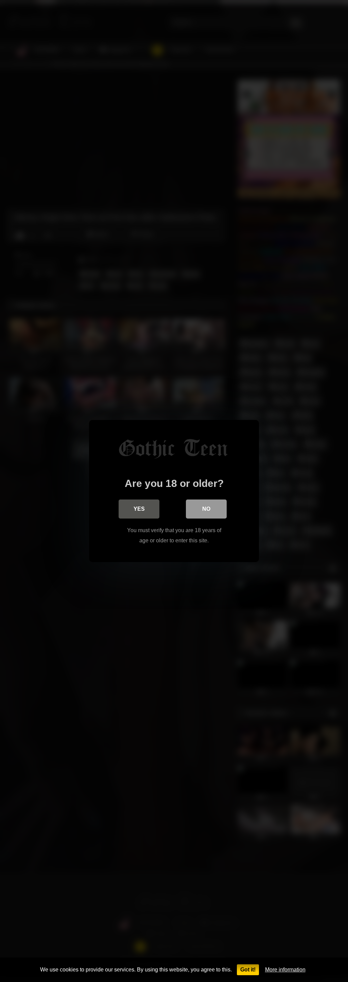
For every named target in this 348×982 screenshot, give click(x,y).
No (206, 509)
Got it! (248, 969)
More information (285, 969)
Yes (139, 509)
